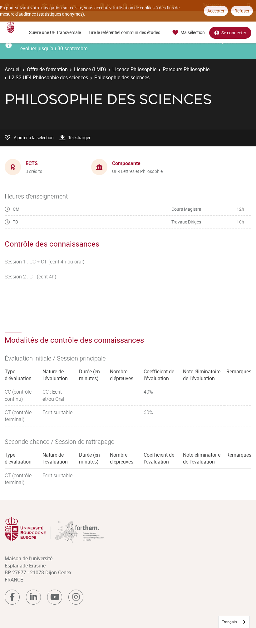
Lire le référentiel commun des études (124, 32)
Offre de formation (47, 69)
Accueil (13, 69)
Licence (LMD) (90, 69)
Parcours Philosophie (186, 69)
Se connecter (233, 33)
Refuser (241, 11)
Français (229, 622)
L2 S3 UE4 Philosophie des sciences (48, 77)
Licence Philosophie (134, 69)
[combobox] (234, 622)
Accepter (215, 11)
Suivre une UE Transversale (55, 32)
